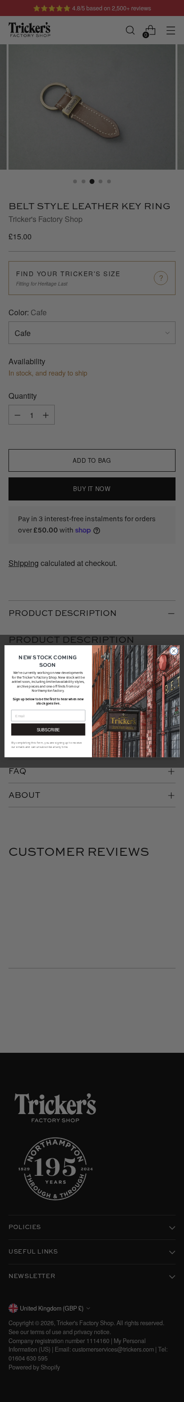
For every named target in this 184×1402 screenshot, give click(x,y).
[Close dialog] (174, 651)
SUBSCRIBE (48, 729)
